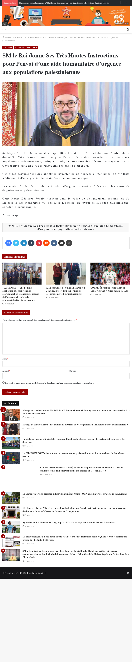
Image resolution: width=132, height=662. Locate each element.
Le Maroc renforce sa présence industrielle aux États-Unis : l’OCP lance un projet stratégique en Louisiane (75, 493)
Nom (5, 358)
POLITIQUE (32, 47)
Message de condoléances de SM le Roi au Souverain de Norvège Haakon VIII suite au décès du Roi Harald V (66, 2)
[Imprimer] (69, 243)
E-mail (6, 370)
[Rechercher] (128, 29)
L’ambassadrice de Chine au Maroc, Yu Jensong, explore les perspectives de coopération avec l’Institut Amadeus (65, 290)
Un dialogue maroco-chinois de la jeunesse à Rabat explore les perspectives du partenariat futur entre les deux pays (73, 440)
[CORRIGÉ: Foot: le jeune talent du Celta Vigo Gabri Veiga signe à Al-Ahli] (110, 274)
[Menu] (4, 29)
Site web (72, 370)
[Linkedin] (23, 243)
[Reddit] (46, 243)
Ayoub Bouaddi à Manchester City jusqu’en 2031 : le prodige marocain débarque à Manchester (69, 522)
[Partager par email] (61, 243)
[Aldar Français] (66, 16)
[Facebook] (8, 243)
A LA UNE (18, 37)
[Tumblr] (31, 243)
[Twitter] (16, 243)
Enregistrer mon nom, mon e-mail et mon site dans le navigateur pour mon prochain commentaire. (49, 382)
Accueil (8, 37)
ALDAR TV (20, 47)
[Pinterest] (39, 243)
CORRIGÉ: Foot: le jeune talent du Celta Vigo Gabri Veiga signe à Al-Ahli (109, 289)
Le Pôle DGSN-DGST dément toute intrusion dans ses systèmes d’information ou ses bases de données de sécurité (73, 454)
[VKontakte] (54, 243)
